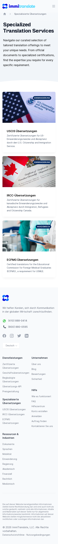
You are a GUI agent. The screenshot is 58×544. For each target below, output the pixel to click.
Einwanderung (9, 459)
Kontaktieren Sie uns (42, 426)
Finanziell (7, 474)
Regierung (7, 464)
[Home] (4, 14)
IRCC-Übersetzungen (13, 414)
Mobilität (7, 454)
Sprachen (7, 449)
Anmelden (37, 416)
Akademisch (8, 469)
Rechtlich (7, 478)
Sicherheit (37, 379)
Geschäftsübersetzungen (15, 372)
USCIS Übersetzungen (14, 409)
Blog (34, 369)
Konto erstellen (39, 411)
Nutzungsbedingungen (38, 534)
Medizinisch (8, 483)
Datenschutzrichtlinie (13, 534)
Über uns (36, 364)
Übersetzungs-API (11, 386)
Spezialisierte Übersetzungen (30, 14)
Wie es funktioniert (41, 396)
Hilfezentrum (38, 406)
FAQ (34, 401)
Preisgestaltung (10, 391)
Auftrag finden (39, 421)
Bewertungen (39, 374)
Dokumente (8, 444)
